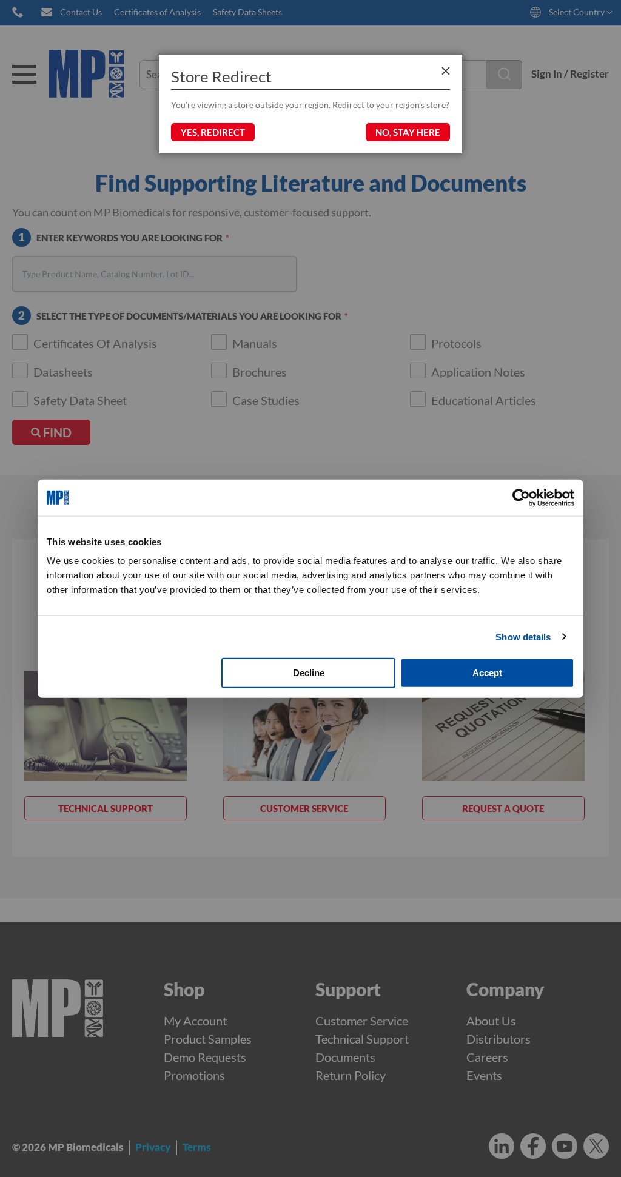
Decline (308, 673)
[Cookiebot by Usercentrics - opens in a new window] (521, 497)
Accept (487, 673)
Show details (523, 636)
